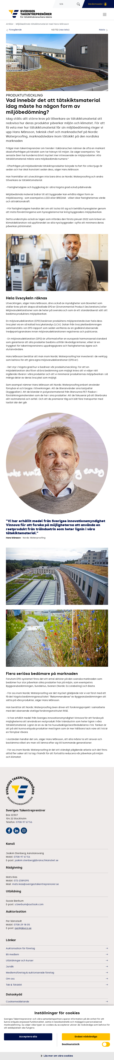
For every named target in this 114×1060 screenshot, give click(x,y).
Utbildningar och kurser (19, 960)
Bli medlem (12, 954)
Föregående (15, 30)
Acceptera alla (28, 1036)
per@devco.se (23, 928)
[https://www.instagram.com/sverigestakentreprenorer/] (24, 830)
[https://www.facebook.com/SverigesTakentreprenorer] (9, 830)
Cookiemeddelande (17, 1001)
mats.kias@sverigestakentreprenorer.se (35, 884)
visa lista (64, 30)
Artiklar (9, 24)
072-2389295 (21, 880)
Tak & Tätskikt (14, 984)
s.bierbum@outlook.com (29, 904)
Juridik (10, 966)
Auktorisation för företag (20, 948)
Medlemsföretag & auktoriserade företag (30, 972)
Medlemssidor (95, 4)
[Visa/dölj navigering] (104, 14)
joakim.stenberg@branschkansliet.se (36, 860)
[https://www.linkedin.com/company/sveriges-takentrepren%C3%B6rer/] (16, 830)
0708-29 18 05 (22, 924)
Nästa (102, 30)
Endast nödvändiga (86, 1036)
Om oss (10, 978)
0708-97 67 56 (24, 822)
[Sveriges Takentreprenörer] (31, 14)
